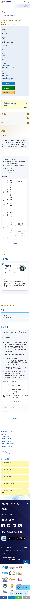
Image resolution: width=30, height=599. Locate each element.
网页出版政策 (9, 550)
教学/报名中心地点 (11, 547)
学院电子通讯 (8, 452)
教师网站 (25, 547)
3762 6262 (8, 514)
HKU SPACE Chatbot (21, 593)
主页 (2, 15)
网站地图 (22, 550)
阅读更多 (25, 107)
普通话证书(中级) (6, 438)
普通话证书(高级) (6, 441)
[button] (24, 2)
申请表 (4, 63)
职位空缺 (3, 547)
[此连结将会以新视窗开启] (11, 538)
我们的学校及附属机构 (10, 504)
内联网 (3, 550)
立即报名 (8, 83)
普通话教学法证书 (7, 446)
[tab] (15, 131)
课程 (5, 15)
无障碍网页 (4, 553)
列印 (9, 65)
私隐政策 (16, 550)
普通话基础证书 (6, 436)
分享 (4, 65)
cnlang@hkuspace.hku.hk (8, 77)
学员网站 (19, 547)
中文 (3, 12)
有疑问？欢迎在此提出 (8, 79)
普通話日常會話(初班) (8, 443)
